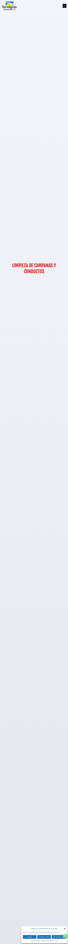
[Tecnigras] (9, 5)
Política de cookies (35, 940)
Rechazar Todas (44, 937)
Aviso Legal (55, 940)
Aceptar (29, 937)
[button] (65, 928)
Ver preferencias (59, 937)
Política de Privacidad (46, 940)
